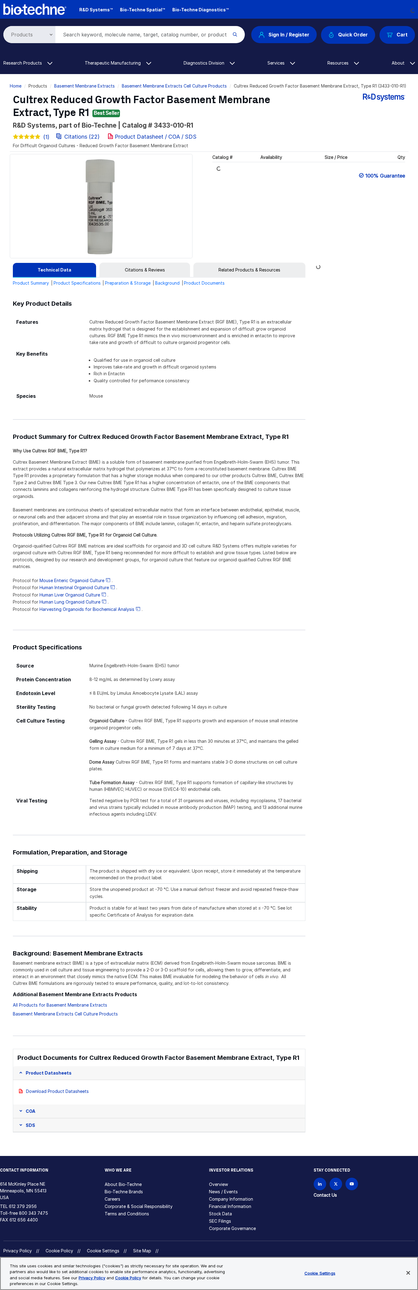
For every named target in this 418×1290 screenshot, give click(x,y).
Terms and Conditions (127, 1213)
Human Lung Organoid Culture (69, 601)
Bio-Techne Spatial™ (142, 9)
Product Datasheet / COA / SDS (155, 136)
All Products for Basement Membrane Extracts (60, 1005)
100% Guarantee (385, 176)
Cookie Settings (103, 1250)
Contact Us (325, 1195)
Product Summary (31, 283)
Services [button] (276, 62)
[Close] (408, 1273)
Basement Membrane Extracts (84, 85)
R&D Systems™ (96, 9)
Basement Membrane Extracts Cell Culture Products (174, 85)
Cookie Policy (59, 1250)
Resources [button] (338, 62)
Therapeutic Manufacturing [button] (113, 62)
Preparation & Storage (128, 283)
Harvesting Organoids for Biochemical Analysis (86, 609)
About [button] (399, 62)
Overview (218, 1184)
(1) (46, 137)
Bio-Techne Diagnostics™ (200, 9)
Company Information (231, 1199)
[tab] (54, 270)
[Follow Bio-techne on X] (336, 1184)
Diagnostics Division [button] (205, 62)
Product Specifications (77, 283)
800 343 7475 (33, 1213)
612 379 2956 (23, 1206)
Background (167, 283)
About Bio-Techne (123, 1184)
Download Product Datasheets (57, 1091)
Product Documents (204, 283)
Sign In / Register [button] (288, 35)
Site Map (142, 1250)
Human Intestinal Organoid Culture (74, 587)
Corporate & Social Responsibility (139, 1206)
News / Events (223, 1191)
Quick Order (353, 35)
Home (15, 85)
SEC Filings (220, 1221)
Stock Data (220, 1213)
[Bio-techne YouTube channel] (351, 1184)
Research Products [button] (23, 62)
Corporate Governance (232, 1228)
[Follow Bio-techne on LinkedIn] (320, 1184)
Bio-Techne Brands (124, 1191)
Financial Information (230, 1206)
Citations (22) (82, 136)
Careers (112, 1199)
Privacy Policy (17, 1250)
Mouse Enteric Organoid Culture (71, 580)
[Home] (35, 8)
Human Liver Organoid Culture (69, 594)
